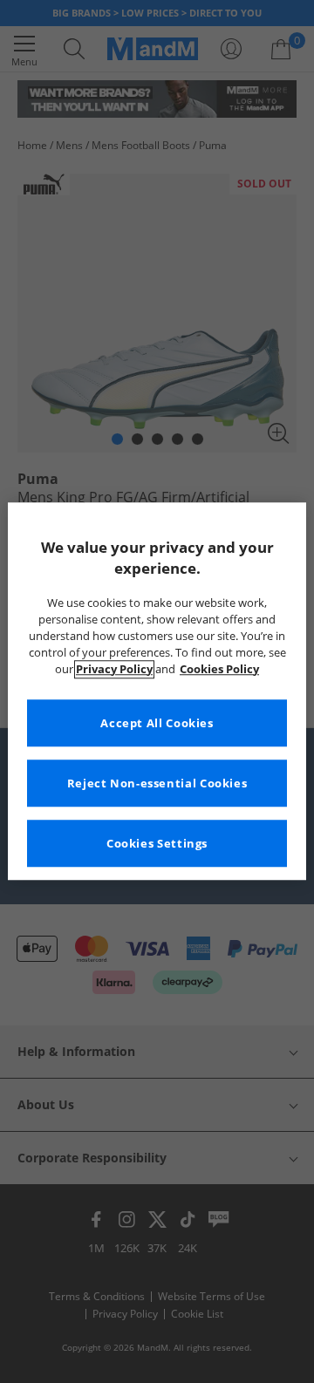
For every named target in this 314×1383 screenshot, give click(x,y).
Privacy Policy (114, 669)
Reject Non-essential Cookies (157, 783)
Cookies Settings (157, 843)
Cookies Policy (219, 669)
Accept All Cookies (156, 723)
